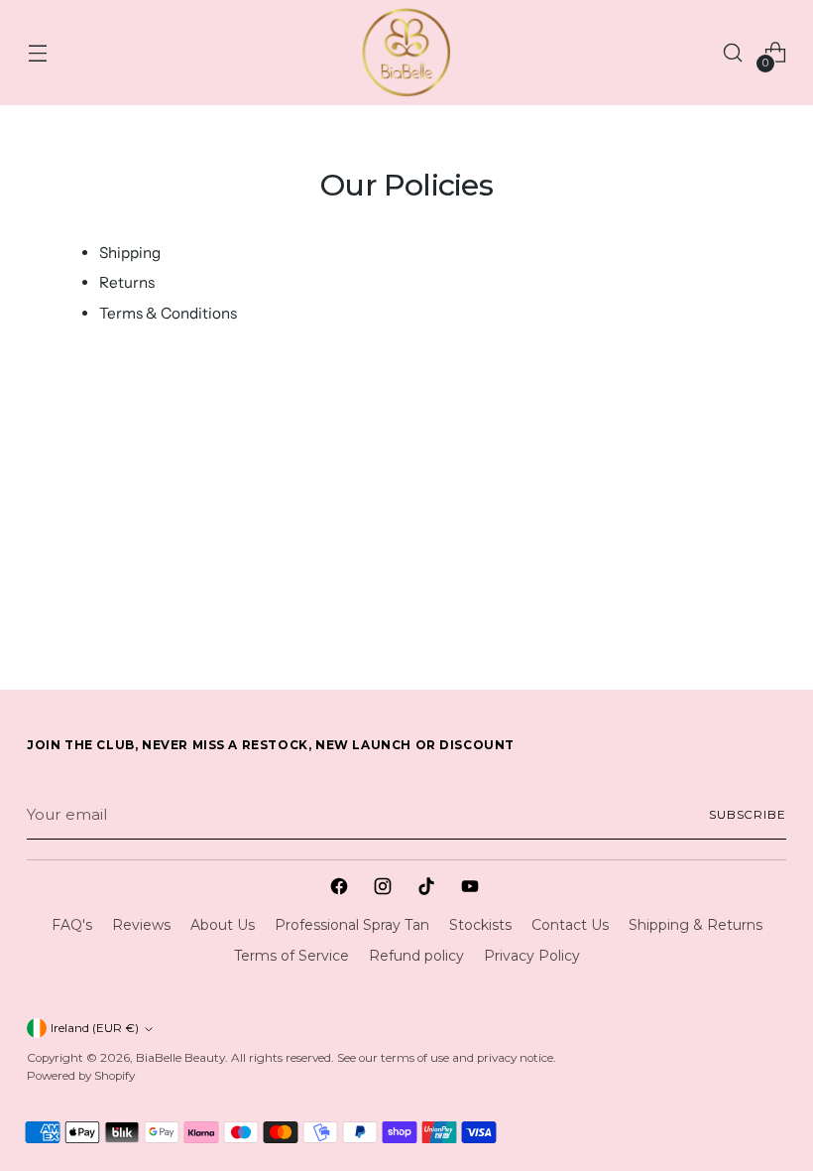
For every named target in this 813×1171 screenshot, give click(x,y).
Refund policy (416, 956)
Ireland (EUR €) (95, 1028)
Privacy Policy (532, 956)
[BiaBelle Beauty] (406, 52)
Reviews (141, 925)
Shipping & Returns (695, 925)
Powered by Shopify (81, 1076)
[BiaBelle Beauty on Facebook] (341, 889)
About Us (222, 925)
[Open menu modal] (37, 53)
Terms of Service (291, 956)
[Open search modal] (733, 53)
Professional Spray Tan (352, 925)
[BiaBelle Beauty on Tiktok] (428, 889)
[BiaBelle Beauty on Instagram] (385, 889)
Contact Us (570, 925)
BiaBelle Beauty (180, 1058)
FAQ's (72, 925)
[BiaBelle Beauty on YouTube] (472, 889)
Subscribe (747, 815)
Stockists (480, 925)
